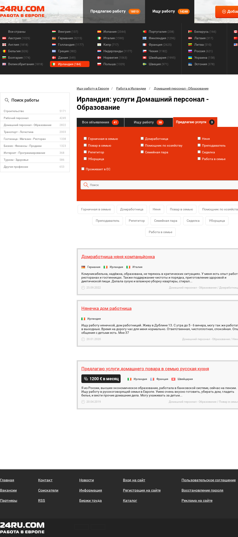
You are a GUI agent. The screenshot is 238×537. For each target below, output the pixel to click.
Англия (18, 44)
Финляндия (162, 38)
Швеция (158, 64)
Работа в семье (213, 159)
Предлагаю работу (114, 11)
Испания (114, 31)
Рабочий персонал (16, 118)
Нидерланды (117, 51)
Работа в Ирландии (131, 88)
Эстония (204, 64)
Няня (205, 139)
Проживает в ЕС (97, 169)
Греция (67, 51)
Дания (67, 57)
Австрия (19, 38)
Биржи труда (90, 500)
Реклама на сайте (197, 500)
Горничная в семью (102, 139)
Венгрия (68, 31)
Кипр (111, 44)
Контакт (45, 480)
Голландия (71, 44)
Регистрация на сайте (142, 490)
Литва (202, 44)
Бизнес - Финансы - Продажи (23, 146)
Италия (113, 38)
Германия (70, 38)
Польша (114, 64)
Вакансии (8, 490)
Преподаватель (213, 145)
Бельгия (18, 51)
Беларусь (205, 31)
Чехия (158, 51)
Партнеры (8, 500)
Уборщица (95, 159)
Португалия (161, 31)
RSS (41, 500)
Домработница (156, 139)
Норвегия (115, 57)
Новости (86, 480)
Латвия (203, 38)
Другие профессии (16, 166)
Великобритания (25, 64)
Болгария (19, 57)
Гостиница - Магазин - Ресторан (25, 139)
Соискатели (48, 490)
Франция (160, 44)
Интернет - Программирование (24, 152)
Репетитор (95, 152)
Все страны (17, 31)
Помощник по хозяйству (163, 145)
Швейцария (162, 57)
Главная (7, 480)
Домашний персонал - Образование (27, 125)
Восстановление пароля (202, 490)
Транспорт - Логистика (18, 132)
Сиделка (208, 152)
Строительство (14, 111)
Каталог (130, 500)
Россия (203, 51)
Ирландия (69, 64)
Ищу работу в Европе (93, 88)
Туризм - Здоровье (16, 159)
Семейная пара (156, 152)
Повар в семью (99, 145)
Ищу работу (170, 11)
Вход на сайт (134, 480)
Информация (90, 490)
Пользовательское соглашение (209, 480)
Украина (204, 57)
